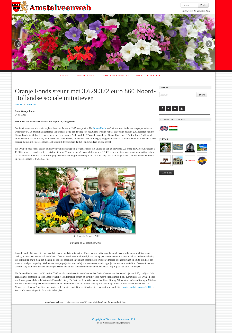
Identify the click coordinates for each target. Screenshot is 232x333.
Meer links (167, 172)
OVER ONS (153, 75)
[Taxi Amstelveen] (190, 166)
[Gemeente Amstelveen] (202, 152)
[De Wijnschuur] (165, 166)
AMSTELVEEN (85, 75)
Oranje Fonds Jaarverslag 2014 (136, 287)
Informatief (31, 104)
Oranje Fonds (99, 128)
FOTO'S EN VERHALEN (116, 75)
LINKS (138, 75)
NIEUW (64, 75)
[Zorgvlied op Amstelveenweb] (165, 152)
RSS (133, 319)
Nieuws (18, 104)
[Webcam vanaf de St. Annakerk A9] (178, 152)
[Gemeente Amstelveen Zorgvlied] (178, 166)
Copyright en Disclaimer (104, 319)
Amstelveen (123, 319)
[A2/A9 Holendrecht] (190, 152)
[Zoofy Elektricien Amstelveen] (202, 166)
